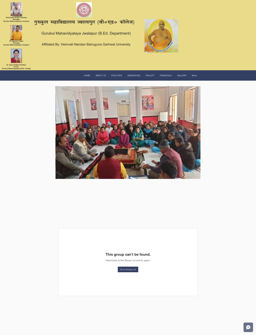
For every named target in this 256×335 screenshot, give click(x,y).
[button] (127, 132)
